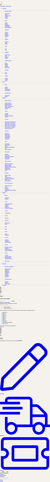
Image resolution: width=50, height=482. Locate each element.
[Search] (25, 289)
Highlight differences (8, 308)
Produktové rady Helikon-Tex (9, 266)
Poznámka (2, 476)
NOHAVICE (7, 29)
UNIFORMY (7, 52)
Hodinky (6, 195)
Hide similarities (7, 306)
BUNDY (6, 20)
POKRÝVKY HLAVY (8, 60)
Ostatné (6, 201)
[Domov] (25, 328)
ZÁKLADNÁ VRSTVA (8, 11)
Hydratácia (6, 172)
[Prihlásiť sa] (0, 287)
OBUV (6, 84)
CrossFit (6, 210)
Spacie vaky (6, 119)
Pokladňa (2, 474)
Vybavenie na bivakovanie (9, 183)
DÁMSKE (6, 39)
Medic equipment (7, 151)
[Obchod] (25, 330)
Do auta (6, 231)
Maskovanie (6, 220)
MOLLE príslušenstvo (8, 100)
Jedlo (5, 226)
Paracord (6, 215)
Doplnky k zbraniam (8, 161)
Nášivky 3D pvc (7, 261)
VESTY (6, 46)
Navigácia (6, 244)
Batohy (6, 141)
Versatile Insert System (8, 279)
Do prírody (6, 237)
